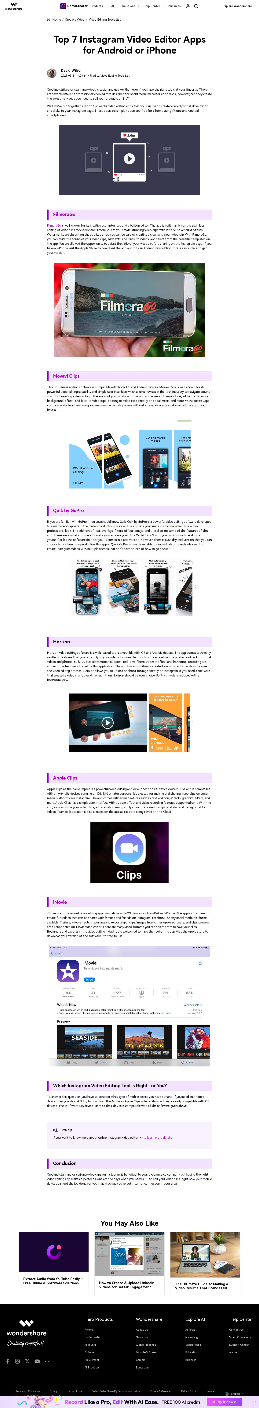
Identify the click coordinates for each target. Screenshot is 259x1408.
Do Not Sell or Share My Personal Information (116, 1391)
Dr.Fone (89, 1352)
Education (142, 1367)
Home (56, 19)
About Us (142, 1329)
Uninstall (210, 1391)
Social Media (193, 1344)
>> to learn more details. (155, 1137)
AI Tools (190, 1329)
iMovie (60, 902)
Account (234, 1352)
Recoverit (90, 1344)
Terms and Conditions (28, 1391)
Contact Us (236, 1329)
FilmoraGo (64, 214)
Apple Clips (65, 778)
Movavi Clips (66, 376)
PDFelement (92, 1359)
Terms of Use (74, 1391)
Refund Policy (188, 1391)
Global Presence (146, 1344)
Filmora (89, 1329)
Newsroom (142, 1337)
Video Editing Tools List (105, 19)
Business (190, 1359)
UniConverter (93, 1337)
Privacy (53, 1391)
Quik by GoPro (68, 510)
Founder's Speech (147, 1352)
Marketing (191, 1337)
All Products (92, 1367)
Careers (140, 1359)
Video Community (240, 1337)
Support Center (239, 1344)
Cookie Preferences (160, 1391)
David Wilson (71, 70)
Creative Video (75, 19)
